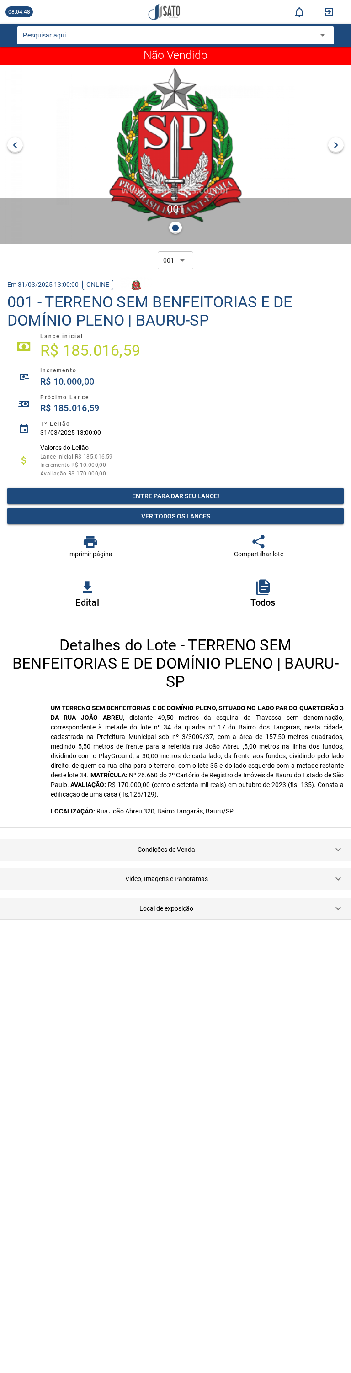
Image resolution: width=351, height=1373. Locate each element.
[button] (175, 850)
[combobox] (168, 37)
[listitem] (175, 346)
